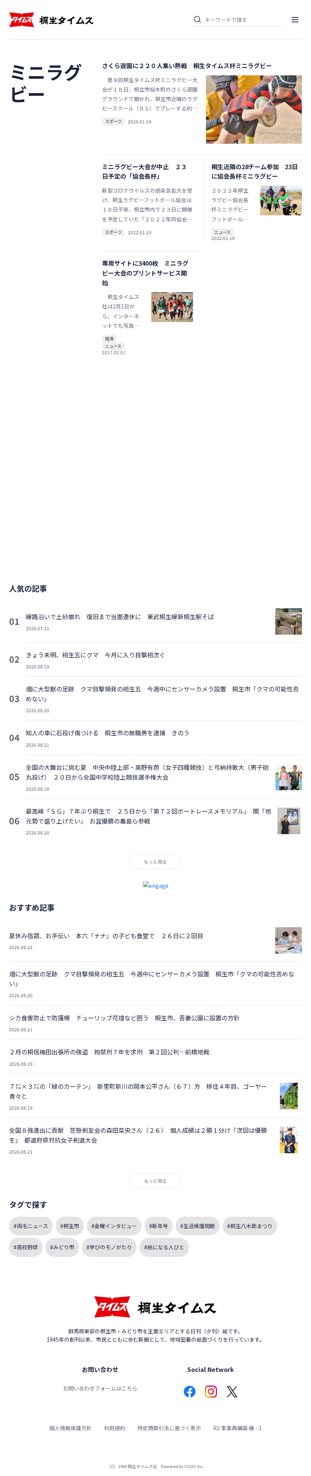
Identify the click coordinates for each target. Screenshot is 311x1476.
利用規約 (114, 1428)
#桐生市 (69, 1226)
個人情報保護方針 (70, 1428)
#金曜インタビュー (114, 1226)
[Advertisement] (155, 490)
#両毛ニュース (31, 1226)
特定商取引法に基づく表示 (169, 1428)
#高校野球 (26, 1247)
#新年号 (158, 1226)
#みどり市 (62, 1247)
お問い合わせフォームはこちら (100, 1388)
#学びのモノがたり (109, 1247)
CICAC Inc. (194, 1466)
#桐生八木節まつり (250, 1226)
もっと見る (155, 861)
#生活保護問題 (197, 1226)
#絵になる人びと (164, 1247)
